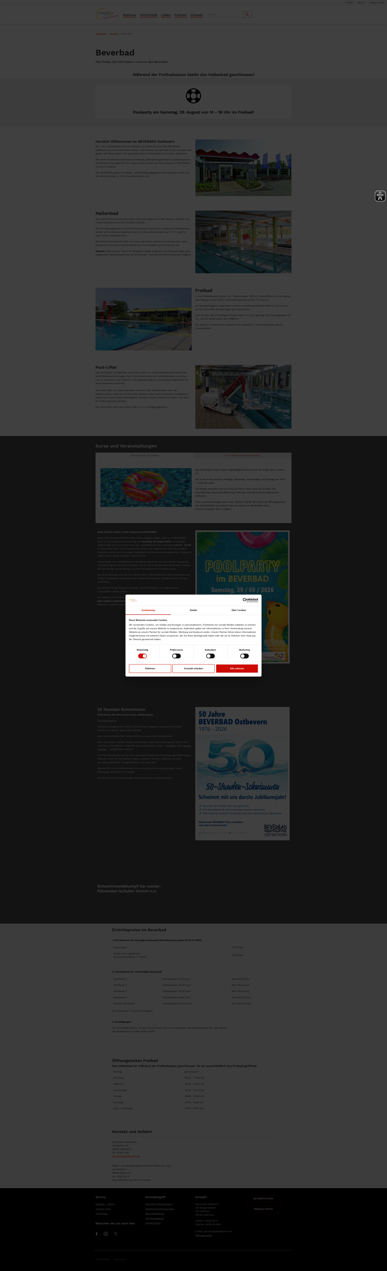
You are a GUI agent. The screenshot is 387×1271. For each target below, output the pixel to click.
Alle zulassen (237, 668)
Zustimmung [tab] (148, 610)
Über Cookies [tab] (239, 610)
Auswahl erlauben (193, 668)
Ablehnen (150, 668)
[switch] (176, 656)
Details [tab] (193, 610)
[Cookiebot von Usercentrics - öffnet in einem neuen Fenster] (245, 600)
